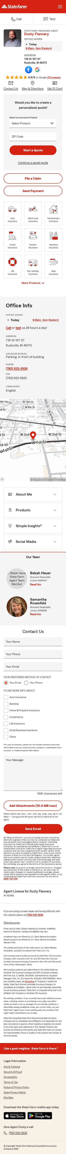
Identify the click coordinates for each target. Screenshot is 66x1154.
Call (8, 327)
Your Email (12, 666)
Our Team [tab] (33, 557)
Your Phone (13, 654)
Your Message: (15, 760)
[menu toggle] (60, 6)
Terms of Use (11, 1082)
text (18, 327)
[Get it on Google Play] (39, 1115)
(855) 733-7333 (10, 879)
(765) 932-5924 (16, 368)
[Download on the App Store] (15, 1115)
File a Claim (33, 178)
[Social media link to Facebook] (28, 69)
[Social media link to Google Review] (37, 69)
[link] (16, 6)
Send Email (33, 828)
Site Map (8, 1097)
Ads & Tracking (12, 1067)
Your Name (13, 641)
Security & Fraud (13, 1072)
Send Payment (33, 191)
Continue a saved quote (33, 162)
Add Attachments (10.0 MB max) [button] (33, 805)
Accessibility (10, 1077)
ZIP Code (17, 136)
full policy (29, 981)
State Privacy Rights (15, 1092)
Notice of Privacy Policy (16, 1087)
